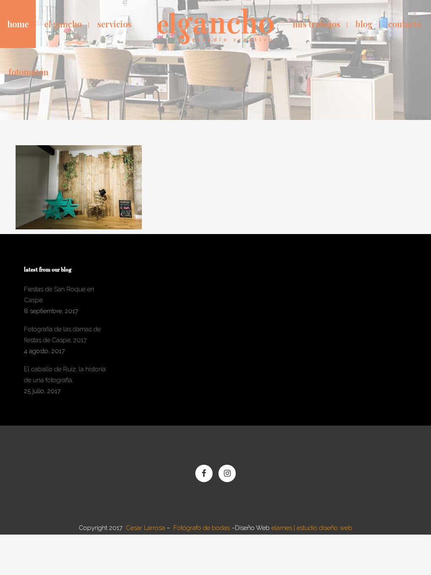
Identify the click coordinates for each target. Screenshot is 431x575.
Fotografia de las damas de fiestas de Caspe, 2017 (62, 334)
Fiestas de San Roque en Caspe (59, 294)
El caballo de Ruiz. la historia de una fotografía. (65, 374)
